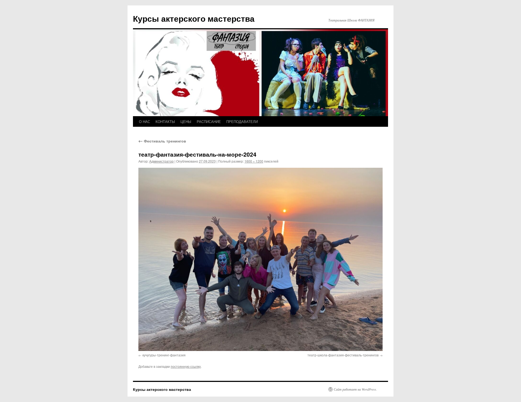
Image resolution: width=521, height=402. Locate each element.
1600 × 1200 (253, 161)
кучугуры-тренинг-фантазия (164, 355)
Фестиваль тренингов (162, 141)
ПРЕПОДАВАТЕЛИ (242, 121)
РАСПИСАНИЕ (209, 121)
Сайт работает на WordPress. (355, 389)
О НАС (144, 121)
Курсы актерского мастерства (194, 18)
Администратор (161, 161)
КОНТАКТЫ (165, 121)
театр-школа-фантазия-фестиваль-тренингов (343, 355)
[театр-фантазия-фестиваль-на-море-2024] (260, 259)
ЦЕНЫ (185, 121)
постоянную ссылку (186, 366)
